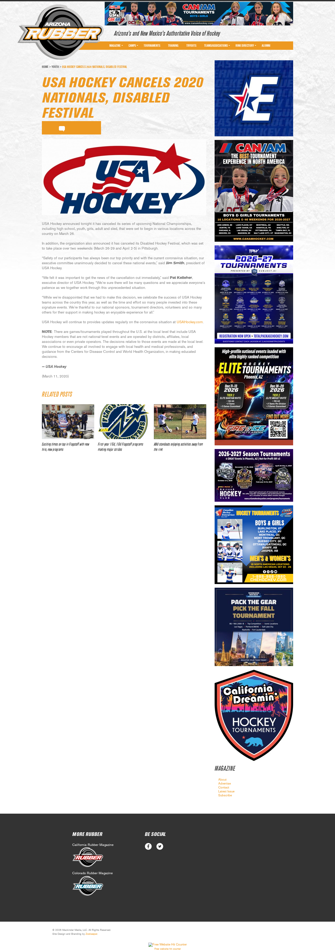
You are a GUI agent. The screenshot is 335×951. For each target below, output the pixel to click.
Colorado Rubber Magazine (92, 873)
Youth (55, 67)
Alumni (266, 45)
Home (45, 67)
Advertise (224, 783)
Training (173, 45)
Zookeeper (91, 934)
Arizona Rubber (61, 32)
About (222, 779)
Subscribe (225, 795)
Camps (132, 45)
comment (62, 128)
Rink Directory (245, 45)
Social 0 (148, 846)
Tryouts (191, 45)
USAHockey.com (190, 322)
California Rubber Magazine (93, 845)
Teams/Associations (216, 45)
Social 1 (159, 846)
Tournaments (152, 45)
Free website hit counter (167, 949)
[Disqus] (124, 533)
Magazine (115, 45)
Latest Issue (226, 791)
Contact (223, 787)
